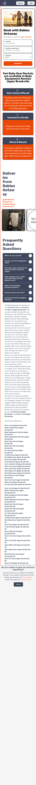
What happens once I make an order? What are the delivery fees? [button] (15, 278)
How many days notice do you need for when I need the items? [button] (16, 269)
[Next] (31, 205)
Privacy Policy (27, 577)
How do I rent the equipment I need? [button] (16, 262)
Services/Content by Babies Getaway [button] (15, 299)
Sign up (20, 3)
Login (31, 3)
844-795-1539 (26, 37)
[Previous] (28, 205)
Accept (18, 584)
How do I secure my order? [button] (15, 292)
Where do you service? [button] (13, 255)
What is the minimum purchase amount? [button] (12, 286)
